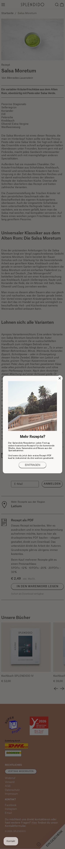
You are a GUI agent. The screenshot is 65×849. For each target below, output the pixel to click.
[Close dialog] (60, 378)
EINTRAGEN (32, 465)
